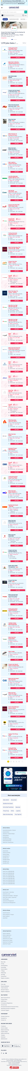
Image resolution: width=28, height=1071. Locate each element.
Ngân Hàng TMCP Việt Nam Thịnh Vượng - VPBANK (16, 221)
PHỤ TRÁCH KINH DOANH (12, 76)
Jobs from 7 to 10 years (8, 942)
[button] (26, 1)
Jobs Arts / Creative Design (9, 833)
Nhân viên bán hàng (8, 814)
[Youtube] (6, 1053)
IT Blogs (3, 970)
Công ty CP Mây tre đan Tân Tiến (15, 523)
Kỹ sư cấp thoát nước (8, 807)
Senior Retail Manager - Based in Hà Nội (14, 707)
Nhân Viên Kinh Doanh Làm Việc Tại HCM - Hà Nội (13, 148)
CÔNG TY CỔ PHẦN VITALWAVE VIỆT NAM (15, 667)
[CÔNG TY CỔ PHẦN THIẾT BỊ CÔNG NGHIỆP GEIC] (4, 735)
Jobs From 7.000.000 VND (8, 875)
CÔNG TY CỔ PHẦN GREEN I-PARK (15, 50)
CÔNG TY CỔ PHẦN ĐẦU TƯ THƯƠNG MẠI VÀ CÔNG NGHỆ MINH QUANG (16, 122)
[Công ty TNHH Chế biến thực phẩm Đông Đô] (4, 106)
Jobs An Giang (6, 854)
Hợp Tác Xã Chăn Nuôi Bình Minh (15, 479)
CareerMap (3, 967)
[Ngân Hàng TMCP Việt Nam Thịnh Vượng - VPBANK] (4, 220)
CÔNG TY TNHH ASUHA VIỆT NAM (15, 364)
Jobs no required (6, 933)
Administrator (4, 1038)
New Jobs (3, 961)
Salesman (18, 807)
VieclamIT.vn (4, 1018)
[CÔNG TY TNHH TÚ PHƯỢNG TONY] (4, 235)
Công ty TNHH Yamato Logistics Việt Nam (16, 722)
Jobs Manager (6, 899)
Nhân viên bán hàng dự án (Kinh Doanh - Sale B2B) (13, 595)
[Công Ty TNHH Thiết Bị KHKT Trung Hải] (4, 349)
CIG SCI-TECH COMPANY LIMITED (15, 681)
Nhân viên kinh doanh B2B (11, 535)
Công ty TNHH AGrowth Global (14, 422)
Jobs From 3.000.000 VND (8, 871)
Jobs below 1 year (6, 936)
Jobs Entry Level (6, 893)
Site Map (3, 974)
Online (12, 810)
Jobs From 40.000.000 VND (9, 883)
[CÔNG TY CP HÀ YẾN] (4, 596)
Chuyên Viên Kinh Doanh (12, 581)
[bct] (14, 1067)
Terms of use (4, 1004)
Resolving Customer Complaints (8, 1008)
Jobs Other (5, 918)
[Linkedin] (3, 1053)
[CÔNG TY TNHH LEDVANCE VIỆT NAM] (4, 507)
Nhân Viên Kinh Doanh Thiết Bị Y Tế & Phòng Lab (13, 491)
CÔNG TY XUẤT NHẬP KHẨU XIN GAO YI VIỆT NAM (14, 393)
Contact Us (3, 1020)
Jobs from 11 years (7, 943)
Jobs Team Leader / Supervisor (9, 897)
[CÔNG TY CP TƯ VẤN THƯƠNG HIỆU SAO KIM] (4, 92)
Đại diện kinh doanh (8, 803)
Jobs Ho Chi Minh (6, 852)
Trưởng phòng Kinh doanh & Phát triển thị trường (12, 609)
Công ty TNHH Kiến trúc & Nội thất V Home (15, 583)
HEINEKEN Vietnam (12, 640)
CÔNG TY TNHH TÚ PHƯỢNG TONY (15, 235)
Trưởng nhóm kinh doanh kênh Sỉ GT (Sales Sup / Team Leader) (12, 233)
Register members (5, 978)
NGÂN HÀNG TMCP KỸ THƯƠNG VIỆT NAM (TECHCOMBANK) (14, 278)
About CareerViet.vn (5, 997)
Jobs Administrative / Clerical (9, 830)
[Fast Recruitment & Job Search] (14, 7)
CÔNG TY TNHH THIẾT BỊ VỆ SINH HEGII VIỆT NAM (15, 294)
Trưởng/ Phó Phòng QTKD (13, 734)
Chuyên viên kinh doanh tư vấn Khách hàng (14, 91)
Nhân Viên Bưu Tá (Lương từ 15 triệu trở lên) (12, 134)
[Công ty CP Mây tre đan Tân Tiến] (4, 522)
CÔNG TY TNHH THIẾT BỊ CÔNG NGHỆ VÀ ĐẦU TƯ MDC (14, 493)
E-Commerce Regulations (6, 1003)
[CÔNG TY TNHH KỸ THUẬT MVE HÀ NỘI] (4, 464)
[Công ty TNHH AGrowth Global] (4, 422)
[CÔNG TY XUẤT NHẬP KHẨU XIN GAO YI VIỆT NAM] (4, 392)
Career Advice (4, 969)
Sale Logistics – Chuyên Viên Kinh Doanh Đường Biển (12, 163)
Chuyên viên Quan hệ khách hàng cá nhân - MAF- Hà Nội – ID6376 (12, 550)
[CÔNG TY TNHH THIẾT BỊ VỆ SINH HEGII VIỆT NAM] (4, 293)
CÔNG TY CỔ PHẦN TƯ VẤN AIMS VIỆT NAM (15, 653)
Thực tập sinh (18, 814)
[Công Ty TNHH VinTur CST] (4, 625)
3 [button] (13, 761)
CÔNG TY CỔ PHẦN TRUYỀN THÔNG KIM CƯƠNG (16, 64)
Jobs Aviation (6, 835)
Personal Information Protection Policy (9, 1006)
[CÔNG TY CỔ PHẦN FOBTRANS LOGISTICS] (4, 164)
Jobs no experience (7, 935)
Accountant (14, 799)
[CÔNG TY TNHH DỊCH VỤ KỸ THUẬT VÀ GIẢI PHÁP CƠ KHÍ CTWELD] (4, 263)
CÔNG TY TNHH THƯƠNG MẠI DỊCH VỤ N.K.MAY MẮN (16, 179)
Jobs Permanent (6, 912)
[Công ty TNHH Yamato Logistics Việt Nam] (4, 723)
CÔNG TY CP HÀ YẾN (12, 597)
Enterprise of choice (9, 15)
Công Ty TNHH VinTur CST (13, 625)
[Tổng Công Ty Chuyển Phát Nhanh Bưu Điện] (4, 135)
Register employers (5, 991)
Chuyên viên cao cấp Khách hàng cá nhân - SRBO (10, 276)
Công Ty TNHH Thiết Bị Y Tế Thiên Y (15, 437)
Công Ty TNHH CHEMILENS (14, 150)
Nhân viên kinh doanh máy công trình (13, 679)
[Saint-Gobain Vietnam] (4, 450)
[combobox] (12, 12)
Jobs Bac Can (6, 857)
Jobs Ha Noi (5, 850)
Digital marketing (5, 1029)
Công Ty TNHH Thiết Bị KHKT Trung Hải (16, 350)
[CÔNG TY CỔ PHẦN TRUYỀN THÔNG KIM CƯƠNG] (4, 64)
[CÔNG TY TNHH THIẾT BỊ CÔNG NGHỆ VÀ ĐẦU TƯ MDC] (4, 492)
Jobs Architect (6, 832)
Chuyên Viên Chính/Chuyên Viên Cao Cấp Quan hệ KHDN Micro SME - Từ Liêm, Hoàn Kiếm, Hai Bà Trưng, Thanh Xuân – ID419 (11, 219)
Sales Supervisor (12, 721)
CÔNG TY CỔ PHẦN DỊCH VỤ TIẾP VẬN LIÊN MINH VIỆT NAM (15, 569)
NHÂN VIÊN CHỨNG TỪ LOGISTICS (13, 566)
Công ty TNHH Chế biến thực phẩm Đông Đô (15, 108)
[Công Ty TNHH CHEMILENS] (4, 150)
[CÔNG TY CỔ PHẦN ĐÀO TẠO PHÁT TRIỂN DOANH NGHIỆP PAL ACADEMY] (4, 335)
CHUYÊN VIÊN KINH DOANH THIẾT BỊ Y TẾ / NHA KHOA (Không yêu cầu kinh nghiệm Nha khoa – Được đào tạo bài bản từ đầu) (14, 177)
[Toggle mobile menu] (2, 8)
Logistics (18, 810)
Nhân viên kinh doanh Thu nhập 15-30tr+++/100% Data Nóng (13, 693)
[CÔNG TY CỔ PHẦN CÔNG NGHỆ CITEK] (4, 192)
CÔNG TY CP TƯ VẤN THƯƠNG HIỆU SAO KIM (16, 93)
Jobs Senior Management (8, 900)
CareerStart (3, 976)
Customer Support (5, 1010)
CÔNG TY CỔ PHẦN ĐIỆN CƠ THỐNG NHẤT (14, 611)
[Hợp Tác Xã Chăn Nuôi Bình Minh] (4, 478)
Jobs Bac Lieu (6, 861)
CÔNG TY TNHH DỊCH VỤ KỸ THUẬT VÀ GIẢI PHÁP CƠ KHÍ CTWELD (15, 264)
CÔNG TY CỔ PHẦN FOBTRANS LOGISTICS (14, 165)
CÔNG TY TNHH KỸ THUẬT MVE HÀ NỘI (15, 465)
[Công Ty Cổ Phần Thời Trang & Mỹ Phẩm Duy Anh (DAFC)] (4, 249)
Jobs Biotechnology (7, 838)
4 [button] (16, 761)
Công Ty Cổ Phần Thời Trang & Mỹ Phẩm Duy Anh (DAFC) (16, 250)
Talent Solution (4, 987)
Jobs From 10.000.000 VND (8, 876)
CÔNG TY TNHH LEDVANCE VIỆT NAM (15, 507)
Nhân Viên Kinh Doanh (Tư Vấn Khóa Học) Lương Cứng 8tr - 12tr (10, 334)
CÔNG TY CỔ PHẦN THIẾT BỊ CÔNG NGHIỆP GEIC (15, 736)
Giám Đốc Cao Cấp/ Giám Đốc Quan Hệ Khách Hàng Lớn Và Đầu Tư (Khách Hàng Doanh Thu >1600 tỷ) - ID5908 (13, 306)
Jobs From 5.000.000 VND (8, 873)
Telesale (3, 1035)
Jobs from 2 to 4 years (7, 938)
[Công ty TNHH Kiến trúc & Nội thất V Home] (4, 582)
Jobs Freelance (6, 916)
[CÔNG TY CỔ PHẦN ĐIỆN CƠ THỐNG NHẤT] (4, 610)
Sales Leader (11, 651)
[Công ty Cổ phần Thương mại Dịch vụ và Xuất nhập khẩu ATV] (4, 78)
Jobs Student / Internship (8, 892)
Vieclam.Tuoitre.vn (5, 1016)
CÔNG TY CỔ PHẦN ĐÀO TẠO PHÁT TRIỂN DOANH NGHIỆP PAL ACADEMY (15, 336)
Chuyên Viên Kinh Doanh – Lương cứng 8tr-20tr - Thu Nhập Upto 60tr (13, 262)
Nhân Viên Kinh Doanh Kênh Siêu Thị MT (14, 105)
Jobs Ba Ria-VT (6, 856)
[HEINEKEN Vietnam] (4, 639)
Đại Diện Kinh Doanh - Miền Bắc (13, 505)
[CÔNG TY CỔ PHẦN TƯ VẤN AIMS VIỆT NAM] (4, 653)
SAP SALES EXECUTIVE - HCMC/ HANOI (13, 191)
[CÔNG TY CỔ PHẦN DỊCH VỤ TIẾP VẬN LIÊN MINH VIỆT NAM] (4, 567)
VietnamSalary (4, 965)
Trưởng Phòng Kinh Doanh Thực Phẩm (13, 477)
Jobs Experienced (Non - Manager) (10, 895)
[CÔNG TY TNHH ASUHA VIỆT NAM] (4, 363)
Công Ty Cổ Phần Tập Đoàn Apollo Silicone (15, 379)
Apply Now (18, 57)
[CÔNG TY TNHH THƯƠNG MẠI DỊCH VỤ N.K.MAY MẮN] (4, 178)
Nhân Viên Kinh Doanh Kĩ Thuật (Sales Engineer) (14, 348)
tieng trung (6, 810)
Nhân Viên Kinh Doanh (12, 120)
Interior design (4, 1028)
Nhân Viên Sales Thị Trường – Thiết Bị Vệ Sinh (13, 291)
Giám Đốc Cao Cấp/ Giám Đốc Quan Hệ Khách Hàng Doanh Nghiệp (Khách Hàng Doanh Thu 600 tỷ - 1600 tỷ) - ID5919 (13, 320)
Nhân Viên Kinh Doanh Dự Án (9, 376)
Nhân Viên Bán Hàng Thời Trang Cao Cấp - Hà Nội (14, 248)
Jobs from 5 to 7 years (7, 940)
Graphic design (4, 1031)
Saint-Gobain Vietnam (13, 451)
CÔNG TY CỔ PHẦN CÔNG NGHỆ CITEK (14, 193)
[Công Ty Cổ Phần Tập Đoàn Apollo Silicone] (4, 378)
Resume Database (5, 986)
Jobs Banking (6, 837)
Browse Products (5, 989)
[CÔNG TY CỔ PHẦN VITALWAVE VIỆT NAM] (4, 666)
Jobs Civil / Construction (8, 842)
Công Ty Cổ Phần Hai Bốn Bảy (14, 537)
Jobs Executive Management (9, 902)
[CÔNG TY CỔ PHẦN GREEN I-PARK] (4, 49)
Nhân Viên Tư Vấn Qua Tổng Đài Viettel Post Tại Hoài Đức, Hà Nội (14, 62)
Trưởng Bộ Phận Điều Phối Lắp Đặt (12, 748)
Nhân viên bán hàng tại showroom (11, 391)
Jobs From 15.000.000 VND (8, 878)
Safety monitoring (5, 1033)
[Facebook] (1, 1053)
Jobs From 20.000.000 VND (9, 880)
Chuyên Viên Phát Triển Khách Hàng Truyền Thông (14, 205)
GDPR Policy (3, 1001)
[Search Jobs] (25, 12)
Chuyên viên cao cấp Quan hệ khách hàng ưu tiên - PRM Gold (10, 405)
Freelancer (3, 1026)
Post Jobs (3, 984)
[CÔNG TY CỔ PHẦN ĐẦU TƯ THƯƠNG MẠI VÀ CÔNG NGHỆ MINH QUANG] (4, 121)
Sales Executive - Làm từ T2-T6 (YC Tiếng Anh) (12, 420)
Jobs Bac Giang (6, 859)
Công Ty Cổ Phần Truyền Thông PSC (15, 207)
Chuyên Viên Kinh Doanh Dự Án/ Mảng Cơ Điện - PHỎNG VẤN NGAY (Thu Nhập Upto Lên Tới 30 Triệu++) (10, 463)
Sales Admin (6, 799)
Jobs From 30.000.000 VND (9, 881)
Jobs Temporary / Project (8, 914)
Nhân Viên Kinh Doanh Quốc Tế (12, 521)
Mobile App (3, 972)
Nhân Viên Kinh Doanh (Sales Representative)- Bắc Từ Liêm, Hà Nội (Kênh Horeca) (13, 638)
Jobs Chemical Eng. (7, 840)
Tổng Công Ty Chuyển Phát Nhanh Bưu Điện (15, 136)
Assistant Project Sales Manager (12, 449)
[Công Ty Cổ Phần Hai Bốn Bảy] (4, 536)
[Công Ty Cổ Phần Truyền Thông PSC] (4, 206)
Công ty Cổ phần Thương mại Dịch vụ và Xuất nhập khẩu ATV (15, 79)
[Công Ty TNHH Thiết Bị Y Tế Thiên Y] (4, 436)
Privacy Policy (4, 999)
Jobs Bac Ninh (6, 863)
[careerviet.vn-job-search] (5, 1046)
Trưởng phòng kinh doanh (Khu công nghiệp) (12, 48)
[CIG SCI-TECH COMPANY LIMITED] (4, 680)
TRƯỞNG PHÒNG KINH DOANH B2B (12, 623)
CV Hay (2, 963)
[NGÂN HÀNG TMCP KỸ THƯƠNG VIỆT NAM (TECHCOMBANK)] (4, 277)
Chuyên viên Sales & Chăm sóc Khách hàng (13, 665)
